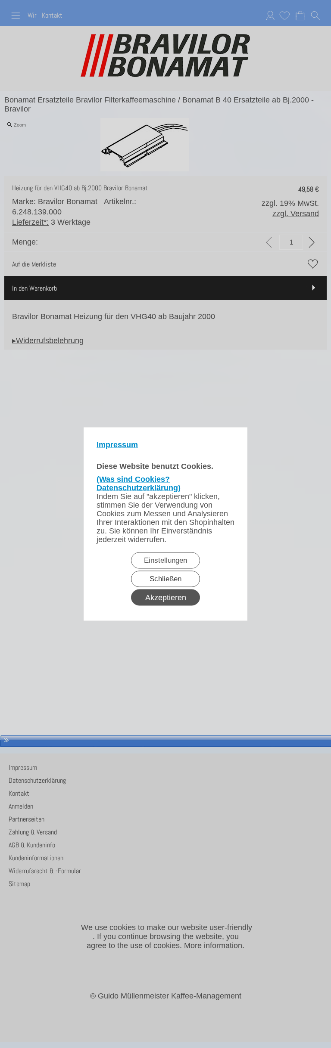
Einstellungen (165, 560)
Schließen (165, 579)
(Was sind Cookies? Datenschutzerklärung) (139, 483)
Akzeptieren (165, 597)
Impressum (117, 444)
